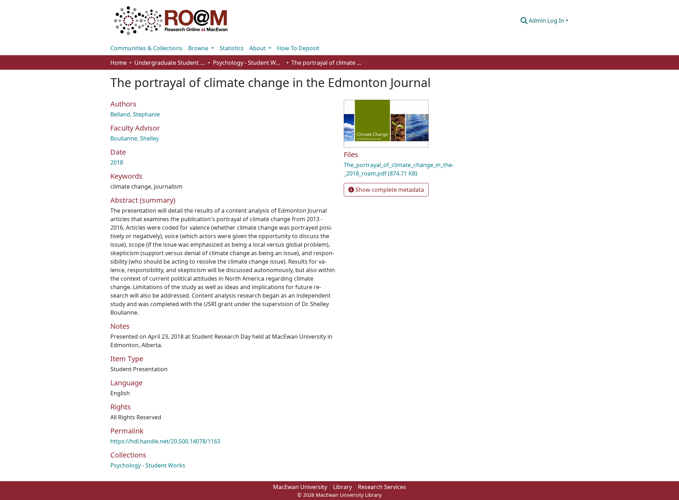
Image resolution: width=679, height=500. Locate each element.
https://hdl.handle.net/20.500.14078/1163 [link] (165, 441)
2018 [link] (116, 162)
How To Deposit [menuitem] (298, 48)
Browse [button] (199, 48)
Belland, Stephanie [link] (135, 114)
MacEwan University (300, 487)
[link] (417, 169)
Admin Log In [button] (547, 20)
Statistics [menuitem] (232, 48)
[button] (170, 20)
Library (342, 487)
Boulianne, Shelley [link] (134, 138)
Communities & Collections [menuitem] (146, 48)
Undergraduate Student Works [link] (169, 63)
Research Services (382, 487)
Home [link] (118, 63)
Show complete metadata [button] (389, 190)
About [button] (258, 48)
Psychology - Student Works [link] (248, 63)
